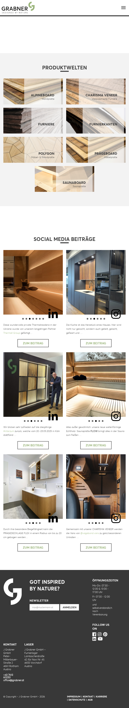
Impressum (73, 696)
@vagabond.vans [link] (89, 533)
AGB (90, 699)
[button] (123, 7)
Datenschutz (77, 699)
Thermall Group (11, 332)
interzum (8, 431)
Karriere (101, 696)
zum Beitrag (33, 343)
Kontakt (88, 696)
